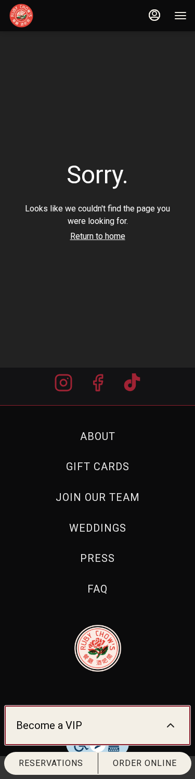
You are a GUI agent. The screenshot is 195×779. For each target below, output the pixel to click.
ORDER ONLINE (145, 763)
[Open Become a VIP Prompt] (170, 725)
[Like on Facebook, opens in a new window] (97, 386)
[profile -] (154, 15)
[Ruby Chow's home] (55, 16)
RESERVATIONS (51, 763)
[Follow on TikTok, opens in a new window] (132, 386)
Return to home (97, 236)
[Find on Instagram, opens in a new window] (63, 386)
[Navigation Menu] (180, 15)
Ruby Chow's (97, 648)
